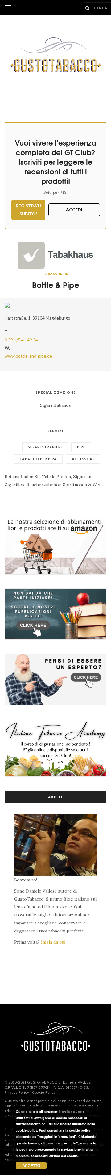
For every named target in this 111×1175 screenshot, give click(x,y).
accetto (31, 1165)
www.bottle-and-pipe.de (28, 355)
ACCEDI (74, 209)
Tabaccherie (55, 273)
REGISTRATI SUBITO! (28, 209)
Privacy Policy (17, 1092)
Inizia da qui (53, 942)
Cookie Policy (44, 1092)
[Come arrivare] (55, 305)
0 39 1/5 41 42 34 (21, 339)
